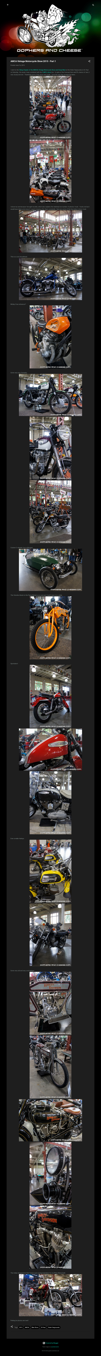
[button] (89, 61)
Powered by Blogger (51, 1343)
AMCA (27, 1327)
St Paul (43, 1327)
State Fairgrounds (54, 1327)
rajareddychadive (55, 1346)
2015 (20, 1327)
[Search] (93, 5)
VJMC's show (46, 72)
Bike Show (35, 1327)
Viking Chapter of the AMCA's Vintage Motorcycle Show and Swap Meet (42, 70)
